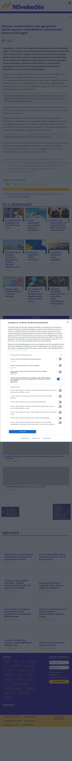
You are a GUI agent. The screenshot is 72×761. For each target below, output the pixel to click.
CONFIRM (22, 431)
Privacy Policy (47, 438)
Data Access (36, 438)
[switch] (59, 359)
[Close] (68, 323)
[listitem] (36, 355)
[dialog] (36, 380)
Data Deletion (25, 438)
